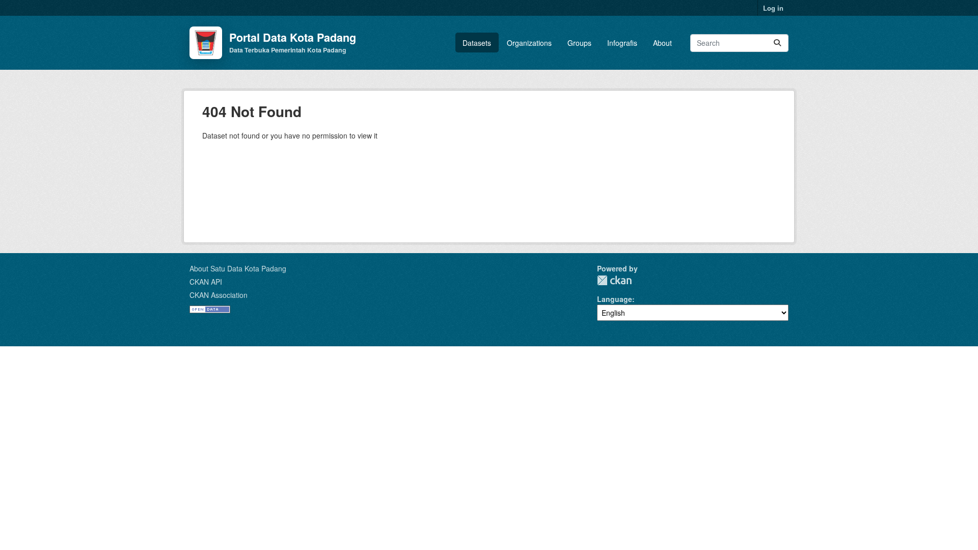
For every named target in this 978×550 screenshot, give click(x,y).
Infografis (622, 43)
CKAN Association (218, 295)
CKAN (614, 280)
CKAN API (205, 282)
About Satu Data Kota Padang (237, 268)
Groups (579, 43)
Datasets (477, 43)
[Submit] (777, 43)
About (662, 43)
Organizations (529, 43)
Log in (773, 8)
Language (614, 299)
